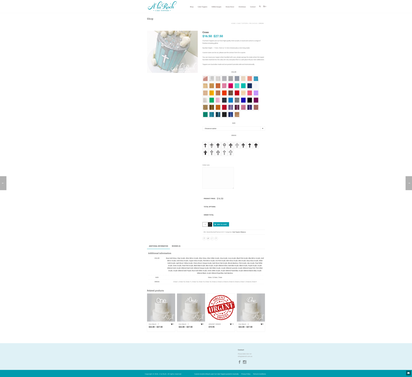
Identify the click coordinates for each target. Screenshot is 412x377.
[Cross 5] (205, 153)
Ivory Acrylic (232, 258)
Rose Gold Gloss (171, 258)
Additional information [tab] (158, 246)
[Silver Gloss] (224, 79)
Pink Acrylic (242, 263)
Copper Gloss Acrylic (195, 261)
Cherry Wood (197, 263)
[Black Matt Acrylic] (224, 100)
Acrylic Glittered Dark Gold (184, 268)
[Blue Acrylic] (230, 100)
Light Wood (179, 263)
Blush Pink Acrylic (242, 258)
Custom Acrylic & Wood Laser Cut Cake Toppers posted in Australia (216, 374)
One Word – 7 (154, 324)
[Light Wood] (205, 93)
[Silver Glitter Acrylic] (230, 79)
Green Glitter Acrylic (214, 270)
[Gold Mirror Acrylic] (205, 86)
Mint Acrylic (242, 261)
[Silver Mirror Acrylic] (218, 79)
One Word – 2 (244, 324)
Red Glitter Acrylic (215, 268)
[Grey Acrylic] (237, 79)
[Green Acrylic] (211, 100)
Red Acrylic (223, 263)
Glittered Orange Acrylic (201, 268)
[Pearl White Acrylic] (205, 100)
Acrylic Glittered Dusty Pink (246, 268)
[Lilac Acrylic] (256, 93)
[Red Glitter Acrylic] (224, 107)
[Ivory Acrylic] (243, 79)
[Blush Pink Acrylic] (249, 79)
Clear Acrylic (181, 258)
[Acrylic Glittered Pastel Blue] (211, 115)
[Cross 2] (243, 145)
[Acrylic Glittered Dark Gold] (211, 107)
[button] (193, 35)
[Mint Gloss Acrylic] (237, 86)
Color (233, 72)
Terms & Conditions (259, 374)
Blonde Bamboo (233, 263)
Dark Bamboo (228, 273)
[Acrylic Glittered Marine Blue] (218, 115)
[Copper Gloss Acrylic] (218, 86)
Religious (253, 23)
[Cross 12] (224, 145)
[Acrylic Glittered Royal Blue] (230, 115)
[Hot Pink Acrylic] (230, 86)
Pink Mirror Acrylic (209, 261)
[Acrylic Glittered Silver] (237, 100)
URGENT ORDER (215, 324)
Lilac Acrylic (250, 263)
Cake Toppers (202, 7)
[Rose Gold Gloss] (205, 79)
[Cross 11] (218, 145)
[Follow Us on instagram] (244, 362)
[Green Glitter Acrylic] (205, 115)
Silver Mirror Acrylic (192, 258)
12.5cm (214, 277)
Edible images (216, 7)
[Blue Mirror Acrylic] (256, 79)
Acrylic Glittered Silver (220, 265)
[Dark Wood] (230, 93)
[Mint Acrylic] (243, 86)
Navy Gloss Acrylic (252, 261)
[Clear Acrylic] (211, 79)
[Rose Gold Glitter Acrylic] (256, 107)
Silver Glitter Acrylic (213, 258)
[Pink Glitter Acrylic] (243, 107)
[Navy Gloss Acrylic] (249, 86)
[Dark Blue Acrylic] (243, 100)
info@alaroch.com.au (245, 356)
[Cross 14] (237, 145)
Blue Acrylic (209, 265)
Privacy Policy (245, 374)
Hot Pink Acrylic (220, 261)
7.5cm (220, 277)
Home (233, 23)
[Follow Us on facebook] (239, 362)
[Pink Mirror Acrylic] (224, 86)
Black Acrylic (243, 265)
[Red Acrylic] (237, 93)
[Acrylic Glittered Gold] (205, 107)
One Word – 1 (184, 324)
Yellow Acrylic (188, 263)
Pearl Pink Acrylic (187, 265)
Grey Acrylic (223, 258)
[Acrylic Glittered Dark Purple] (249, 107)
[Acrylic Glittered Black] (224, 115)
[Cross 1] (205, 145)
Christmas (242, 7)
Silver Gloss (202, 258)
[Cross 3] (249, 145)
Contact (253, 7)
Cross (233, 135)
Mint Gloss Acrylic (232, 261)
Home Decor (230, 7)
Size (233, 123)
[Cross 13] (230, 145)
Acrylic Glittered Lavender (229, 268)
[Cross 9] (230, 153)
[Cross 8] (224, 153)
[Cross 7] (218, 153)
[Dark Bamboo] (237, 115)
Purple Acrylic (252, 265)
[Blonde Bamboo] (243, 93)
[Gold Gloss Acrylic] (211, 86)
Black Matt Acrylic (199, 265)
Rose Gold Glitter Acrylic (199, 270)
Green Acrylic (177, 265)
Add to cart (222, 224)
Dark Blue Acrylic (233, 265)
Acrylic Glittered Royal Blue (215, 273)
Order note (206, 165)
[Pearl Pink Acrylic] (218, 100)
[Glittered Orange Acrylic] (218, 107)
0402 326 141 (247, 354)
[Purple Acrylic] (256, 100)
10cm (210, 277)
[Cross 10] (211, 145)
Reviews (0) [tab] (176, 246)
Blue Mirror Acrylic (254, 258)
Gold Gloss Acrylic (182, 261)
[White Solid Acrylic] (256, 86)
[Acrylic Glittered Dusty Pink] (237, 107)
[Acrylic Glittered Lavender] (230, 107)
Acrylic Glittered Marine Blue (248, 270)
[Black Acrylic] (249, 100)
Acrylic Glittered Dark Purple (182, 270)
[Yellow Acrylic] (211, 93)
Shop (191, 7)
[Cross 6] (211, 153)
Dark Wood (216, 263)
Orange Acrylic (207, 263)
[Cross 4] (256, 145)
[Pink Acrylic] (249, 93)
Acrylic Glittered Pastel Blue (229, 270)
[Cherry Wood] (218, 93)
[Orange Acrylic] (224, 93)
